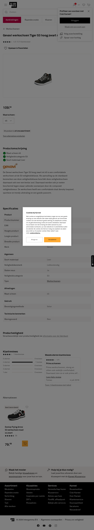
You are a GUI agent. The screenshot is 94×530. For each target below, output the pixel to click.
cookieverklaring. (35, 233)
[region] (47, 226)
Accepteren (52, 239)
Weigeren (34, 239)
